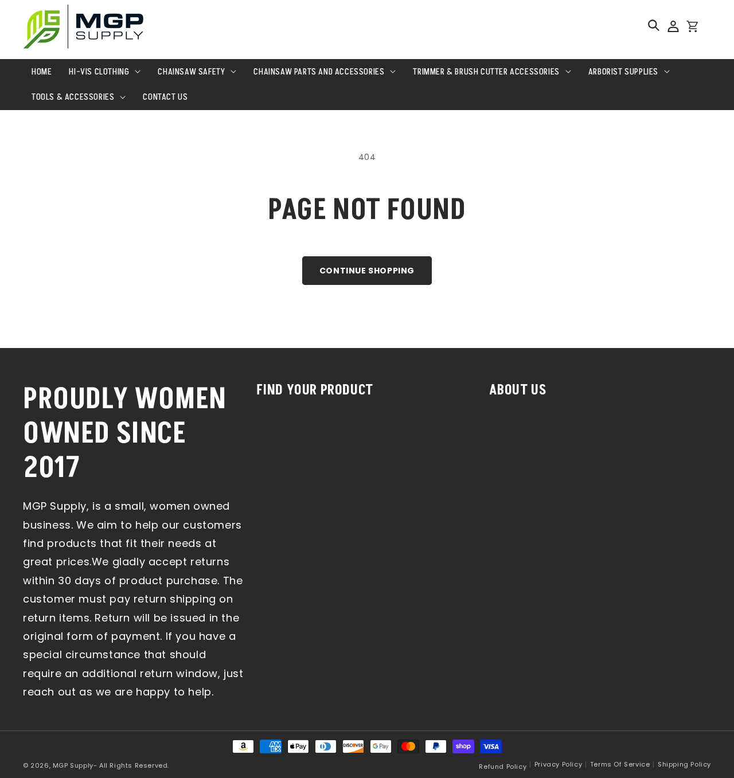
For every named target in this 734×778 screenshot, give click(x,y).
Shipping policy (684, 764)
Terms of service (620, 764)
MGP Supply (73, 765)
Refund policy (502, 766)
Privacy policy (558, 764)
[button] (654, 25)
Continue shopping (367, 270)
